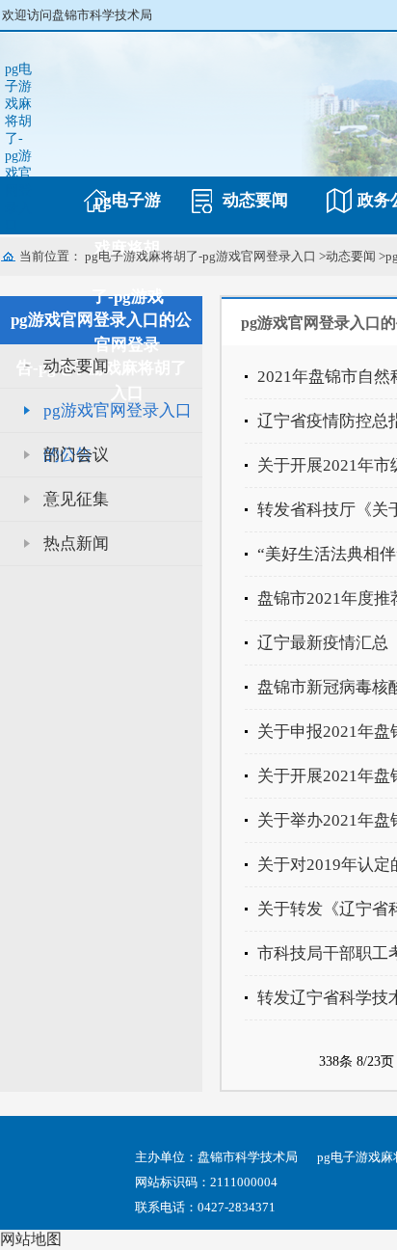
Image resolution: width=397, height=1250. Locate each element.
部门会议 (76, 455)
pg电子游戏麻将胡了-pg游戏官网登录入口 (18, 147)
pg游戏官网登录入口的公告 (117, 417)
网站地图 (31, 1239)
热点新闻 (76, 543)
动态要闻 (255, 200)
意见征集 (76, 499)
